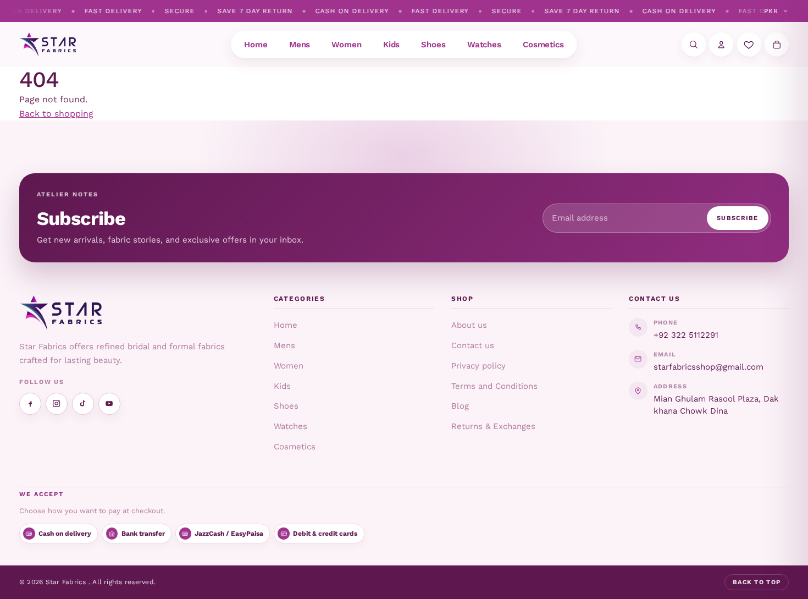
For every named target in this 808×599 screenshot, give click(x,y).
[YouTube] (109, 404)
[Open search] (694, 44)
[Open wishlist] (749, 44)
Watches (290, 426)
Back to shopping (56, 113)
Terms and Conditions (494, 386)
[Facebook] (30, 404)
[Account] (721, 44)
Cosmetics (295, 447)
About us (469, 325)
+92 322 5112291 (686, 335)
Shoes (286, 406)
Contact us (472, 345)
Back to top (757, 582)
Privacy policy (478, 366)
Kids (282, 386)
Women (288, 366)
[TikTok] (83, 404)
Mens (284, 345)
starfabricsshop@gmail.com (708, 367)
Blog (460, 406)
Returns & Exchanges (493, 426)
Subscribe (738, 218)
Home (285, 325)
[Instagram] (57, 404)
